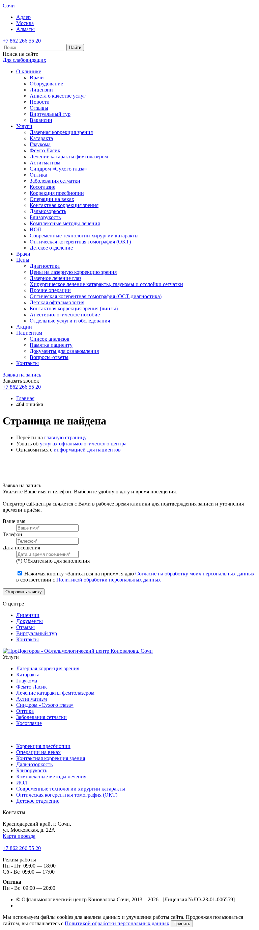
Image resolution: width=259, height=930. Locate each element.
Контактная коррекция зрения (64, 205)
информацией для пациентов (87, 450)
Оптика (38, 175)
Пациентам (29, 333)
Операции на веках (52, 199)
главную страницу (65, 437)
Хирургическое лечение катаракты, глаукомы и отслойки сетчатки (106, 284)
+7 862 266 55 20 (22, 41)
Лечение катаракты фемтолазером (69, 156)
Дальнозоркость (48, 211)
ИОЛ (35, 229)
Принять (181, 923)
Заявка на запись (22, 375)
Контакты (27, 363)
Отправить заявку (23, 591)
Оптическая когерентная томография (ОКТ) (80, 241)
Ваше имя (14, 521)
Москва (25, 23)
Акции (24, 327)
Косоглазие (42, 187)
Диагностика (45, 266)
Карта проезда (19, 836)
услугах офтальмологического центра (83, 443)
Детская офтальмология (57, 302)
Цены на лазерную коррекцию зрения (73, 272)
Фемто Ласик (45, 150)
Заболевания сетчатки (55, 181)
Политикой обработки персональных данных (108, 580)
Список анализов (49, 339)
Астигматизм (45, 162)
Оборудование (46, 83)
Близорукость (45, 217)
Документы (29, 621)
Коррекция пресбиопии (57, 193)
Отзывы (39, 108)
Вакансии (41, 120)
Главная (25, 398)
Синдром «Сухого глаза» (58, 169)
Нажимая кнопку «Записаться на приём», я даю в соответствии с (135, 577)
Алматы (25, 29)
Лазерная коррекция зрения (61, 132)
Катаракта (41, 138)
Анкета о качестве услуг (58, 96)
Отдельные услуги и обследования (70, 321)
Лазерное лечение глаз (55, 278)
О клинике (28, 71)
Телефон (12, 534)
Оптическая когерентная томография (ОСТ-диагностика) (96, 296)
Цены (22, 260)
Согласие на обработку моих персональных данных (195, 573)
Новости (40, 102)
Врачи (37, 77)
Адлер (23, 17)
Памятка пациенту (51, 345)
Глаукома (40, 144)
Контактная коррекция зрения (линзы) (74, 308)
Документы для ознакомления (64, 351)
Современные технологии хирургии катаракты (84, 235)
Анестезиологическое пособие (65, 314)
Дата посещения (21, 547)
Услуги (24, 126)
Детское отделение (51, 248)
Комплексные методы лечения (65, 223)
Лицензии (41, 90)
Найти (75, 47)
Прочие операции (50, 290)
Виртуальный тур (50, 114)
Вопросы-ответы (49, 357)
